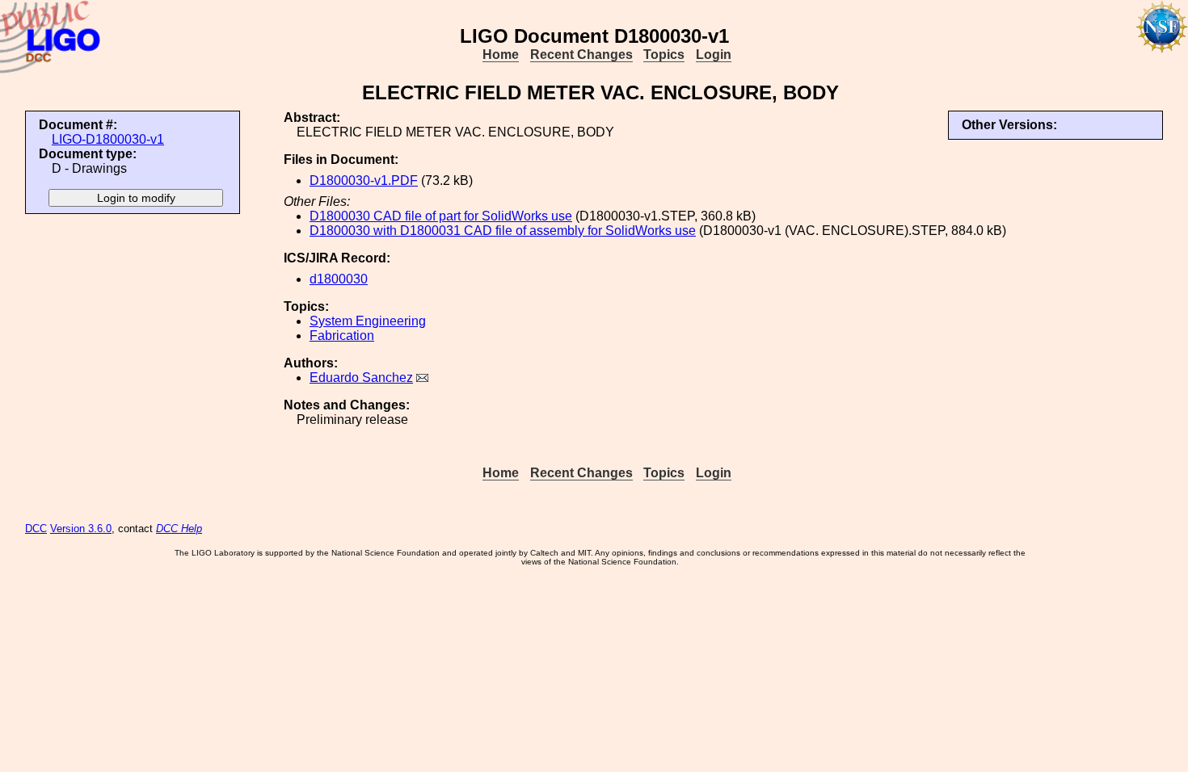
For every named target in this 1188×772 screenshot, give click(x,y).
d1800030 (339, 279)
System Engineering (368, 321)
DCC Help (179, 528)
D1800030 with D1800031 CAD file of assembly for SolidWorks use (503, 230)
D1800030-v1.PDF (364, 180)
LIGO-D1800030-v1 (108, 139)
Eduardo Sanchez (361, 377)
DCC (36, 528)
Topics (664, 54)
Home (500, 54)
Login (713, 54)
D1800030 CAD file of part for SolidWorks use (441, 216)
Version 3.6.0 (81, 528)
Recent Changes (581, 54)
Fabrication (342, 335)
